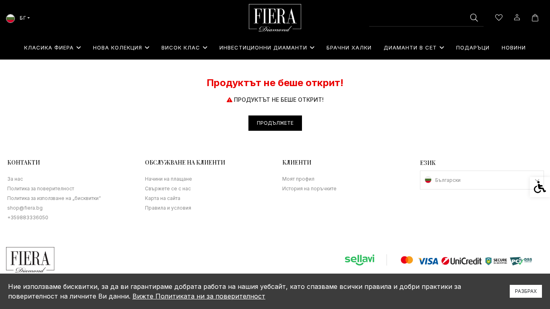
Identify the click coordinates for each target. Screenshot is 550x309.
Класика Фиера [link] (49, 47)
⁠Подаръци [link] (473, 47)
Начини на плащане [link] (168, 179)
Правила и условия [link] (168, 208)
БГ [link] (22, 18)
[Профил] (517, 17)
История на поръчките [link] (309, 188)
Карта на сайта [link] (162, 198)
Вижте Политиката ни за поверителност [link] (198, 296)
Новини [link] (514, 47)
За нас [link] (15, 179)
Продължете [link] (275, 123)
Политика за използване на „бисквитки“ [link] (54, 198)
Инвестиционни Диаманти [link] (263, 47)
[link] (275, 17)
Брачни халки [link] (349, 47)
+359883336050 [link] (27, 217)
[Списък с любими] (499, 18)
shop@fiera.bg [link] (25, 208)
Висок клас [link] (180, 47)
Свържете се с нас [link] (168, 188)
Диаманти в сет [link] (410, 47)
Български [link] (448, 180)
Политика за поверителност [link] (40, 188)
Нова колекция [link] (117, 47)
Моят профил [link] (298, 179)
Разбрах (526, 291)
